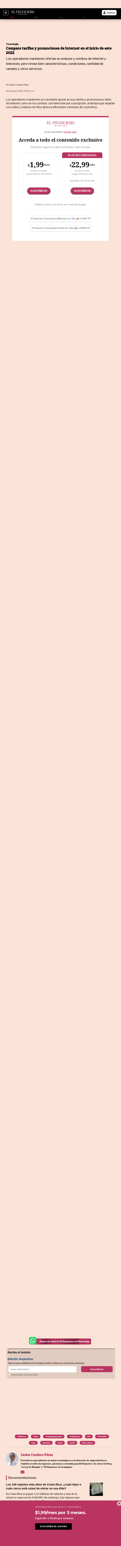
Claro (35, 1436)
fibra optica (87, 1443)
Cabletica (21, 1436)
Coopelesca (74, 1436)
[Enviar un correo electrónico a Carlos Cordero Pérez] (22, 1472)
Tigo (33, 1443)
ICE (88, 1436)
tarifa (72, 1443)
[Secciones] (6, 12)
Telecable (102, 1436)
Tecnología (12, 44)
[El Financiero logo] (23, 12)
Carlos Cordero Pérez (19, 85)
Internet (46, 1443)
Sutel (60, 1443)
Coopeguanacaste (53, 1436)
